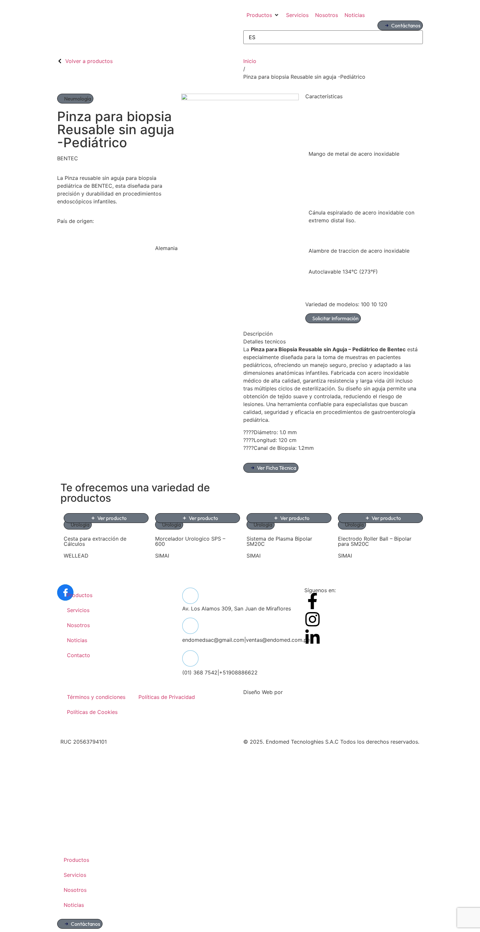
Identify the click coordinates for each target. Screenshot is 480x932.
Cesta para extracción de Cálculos (95, 541)
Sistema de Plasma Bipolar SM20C (279, 541)
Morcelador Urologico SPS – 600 (190, 541)
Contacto (78, 655)
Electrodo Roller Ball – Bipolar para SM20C (374, 541)
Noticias (77, 640)
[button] (263, 15)
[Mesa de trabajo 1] (240, 98)
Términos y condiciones (96, 697)
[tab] (333, 334)
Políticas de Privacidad (166, 697)
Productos (79, 595)
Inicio (249, 61)
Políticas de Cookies (92, 712)
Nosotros (78, 625)
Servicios (78, 610)
